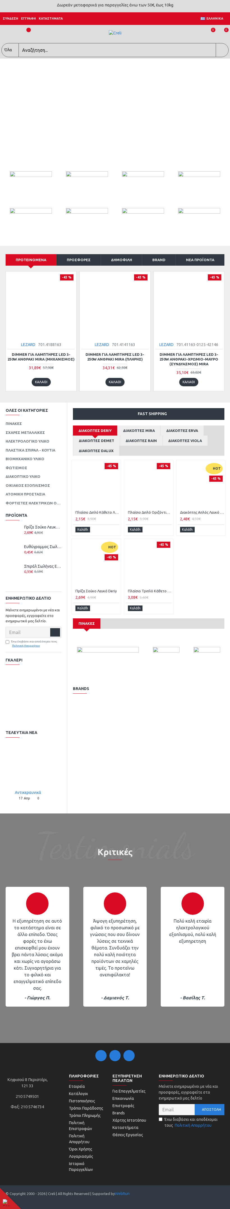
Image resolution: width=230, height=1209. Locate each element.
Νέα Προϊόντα (200, 260)
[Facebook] (101, 1055)
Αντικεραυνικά (28, 793)
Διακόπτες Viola (185, 441)
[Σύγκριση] (36, 538)
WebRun (122, 1193)
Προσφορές (79, 260)
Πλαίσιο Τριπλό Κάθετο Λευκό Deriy (150, 591)
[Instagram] (115, 1055)
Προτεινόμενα (31, 260)
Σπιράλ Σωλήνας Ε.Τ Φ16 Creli (42, 566)
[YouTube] (129, 1055)
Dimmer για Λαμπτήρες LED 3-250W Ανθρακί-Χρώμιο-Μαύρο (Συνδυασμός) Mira (189, 359)
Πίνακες (87, 623)
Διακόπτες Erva (182, 430)
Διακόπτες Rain (141, 441)
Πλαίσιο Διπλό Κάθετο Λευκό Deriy (97, 512)
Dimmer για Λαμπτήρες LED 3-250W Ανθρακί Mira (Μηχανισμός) (41, 356)
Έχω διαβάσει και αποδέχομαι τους (34, 643)
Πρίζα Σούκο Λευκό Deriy (42, 527)
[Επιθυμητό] (30, 538)
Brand (158, 260)
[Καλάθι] (26, 538)
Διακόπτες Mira (139, 430)
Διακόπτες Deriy (95, 430)
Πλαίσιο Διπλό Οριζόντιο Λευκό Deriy (150, 512)
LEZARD (28, 344)
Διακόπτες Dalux (96, 451)
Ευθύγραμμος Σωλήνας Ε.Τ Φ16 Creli (42, 546)
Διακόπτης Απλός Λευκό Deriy (202, 512)
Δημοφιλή (121, 260)
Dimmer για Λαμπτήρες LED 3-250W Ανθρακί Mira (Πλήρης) (115, 356)
